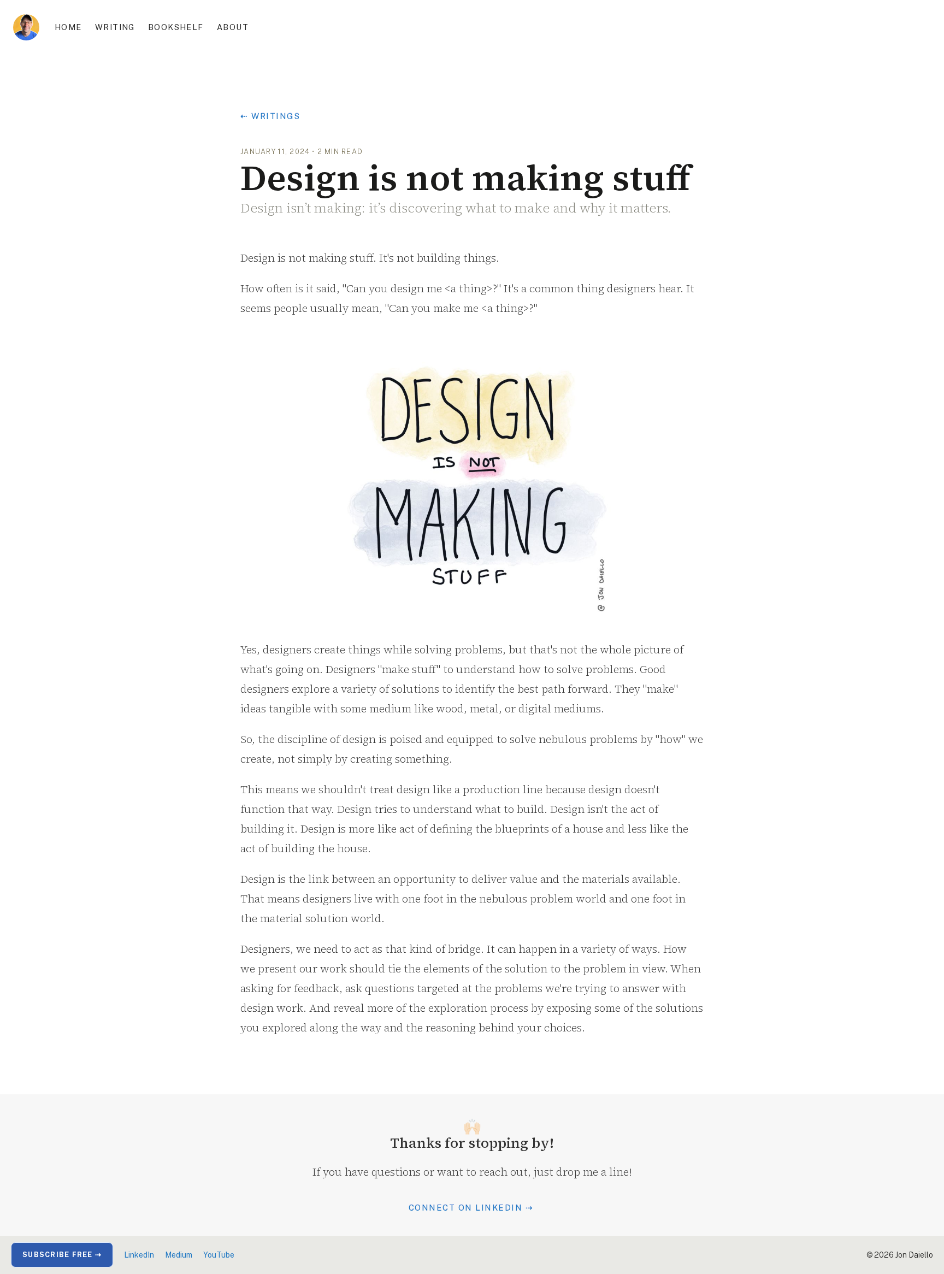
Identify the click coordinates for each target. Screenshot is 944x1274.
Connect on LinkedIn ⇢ (471, 1207)
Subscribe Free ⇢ (62, 1255)
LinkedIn (139, 1255)
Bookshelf (176, 27)
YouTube (218, 1255)
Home (68, 27)
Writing (115, 27)
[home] (26, 27)
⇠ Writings (270, 116)
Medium (178, 1255)
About (233, 27)
